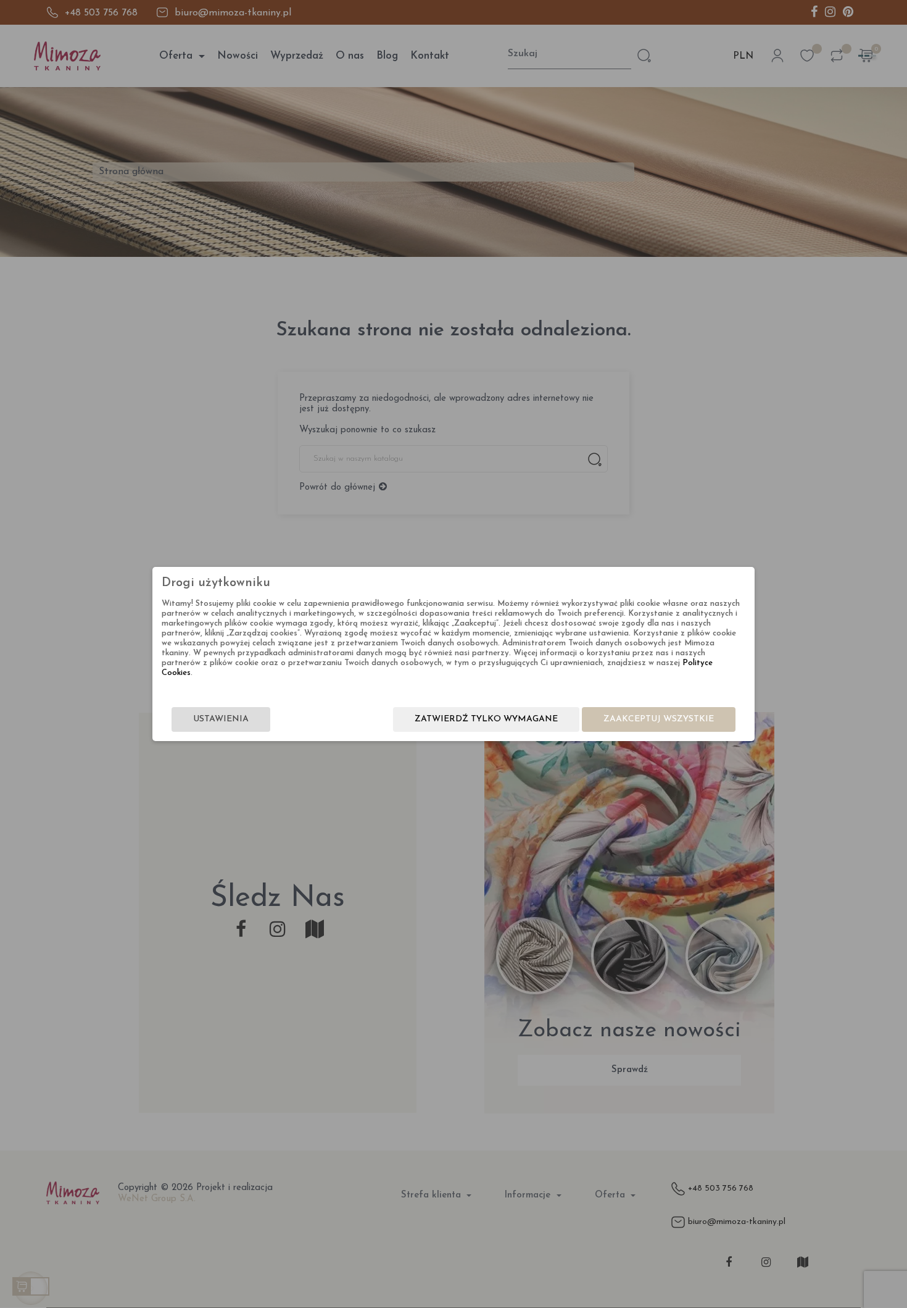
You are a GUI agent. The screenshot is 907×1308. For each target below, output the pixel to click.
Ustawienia (221, 719)
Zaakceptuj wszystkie (658, 719)
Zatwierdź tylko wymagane (486, 719)
